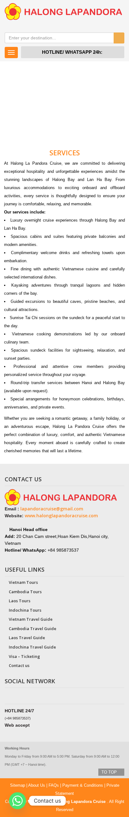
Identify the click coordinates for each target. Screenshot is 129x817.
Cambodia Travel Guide (32, 628)
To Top (109, 772)
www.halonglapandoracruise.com (61, 516)
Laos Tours (19, 601)
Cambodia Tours (25, 591)
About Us (36, 785)
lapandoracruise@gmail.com (51, 509)
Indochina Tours (25, 610)
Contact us (19, 665)
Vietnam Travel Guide (31, 619)
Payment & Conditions (82, 785)
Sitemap (17, 785)
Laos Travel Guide (27, 637)
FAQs (54, 785)
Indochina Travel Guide (32, 647)
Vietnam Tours (23, 582)
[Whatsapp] (17, 800)
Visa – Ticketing (24, 656)
